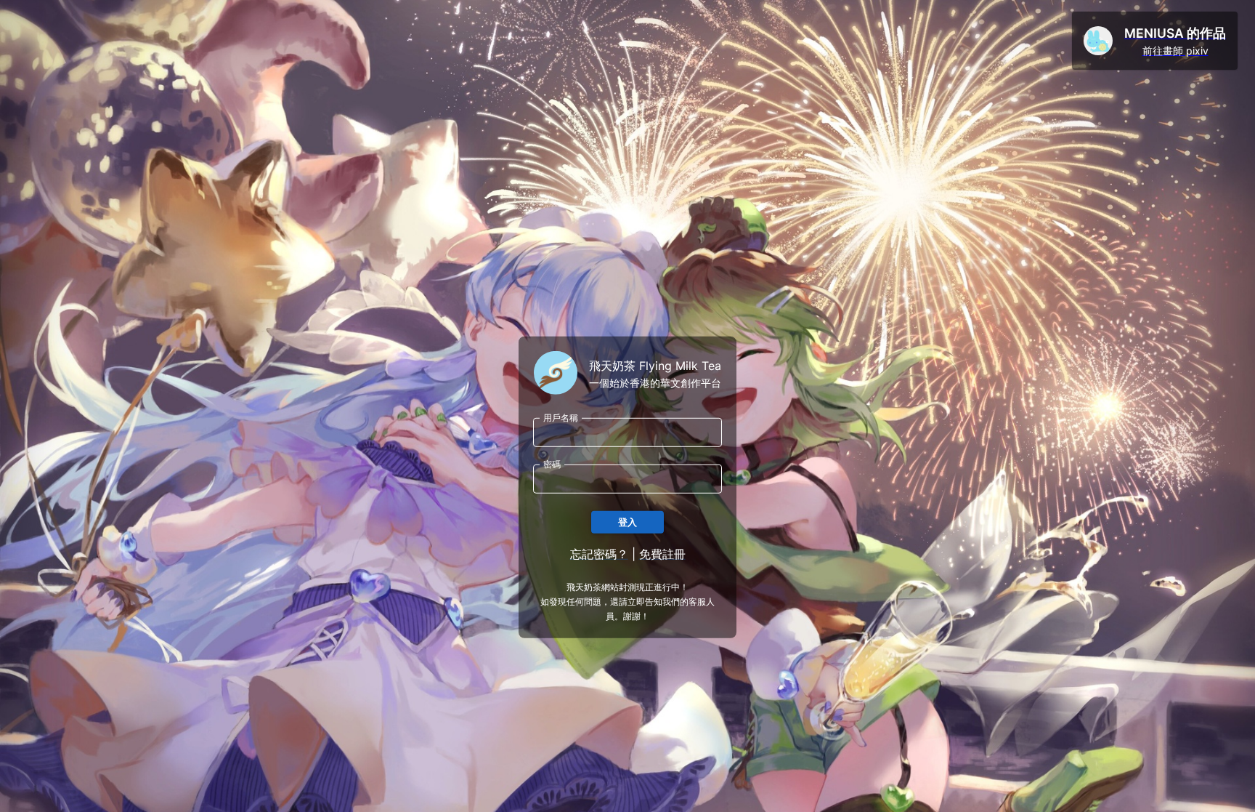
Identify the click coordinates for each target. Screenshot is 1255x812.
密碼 (552, 464)
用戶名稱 (560, 417)
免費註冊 (662, 554)
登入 (627, 522)
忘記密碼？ (599, 554)
